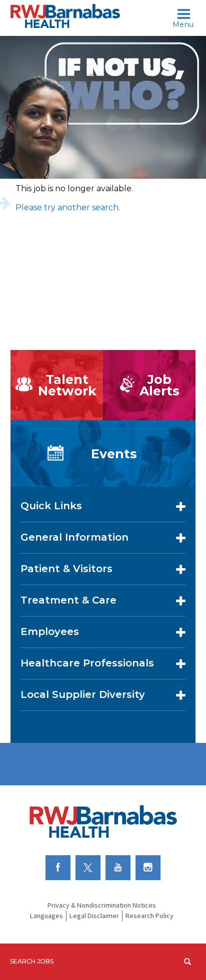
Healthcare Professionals (87, 663)
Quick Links (51, 506)
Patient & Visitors (66, 569)
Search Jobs (32, 961)
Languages (46, 915)
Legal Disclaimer (94, 915)
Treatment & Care (68, 600)
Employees (49, 632)
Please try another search (67, 207)
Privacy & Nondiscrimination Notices (102, 905)
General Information (74, 537)
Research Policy (150, 915)
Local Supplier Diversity (82, 694)
